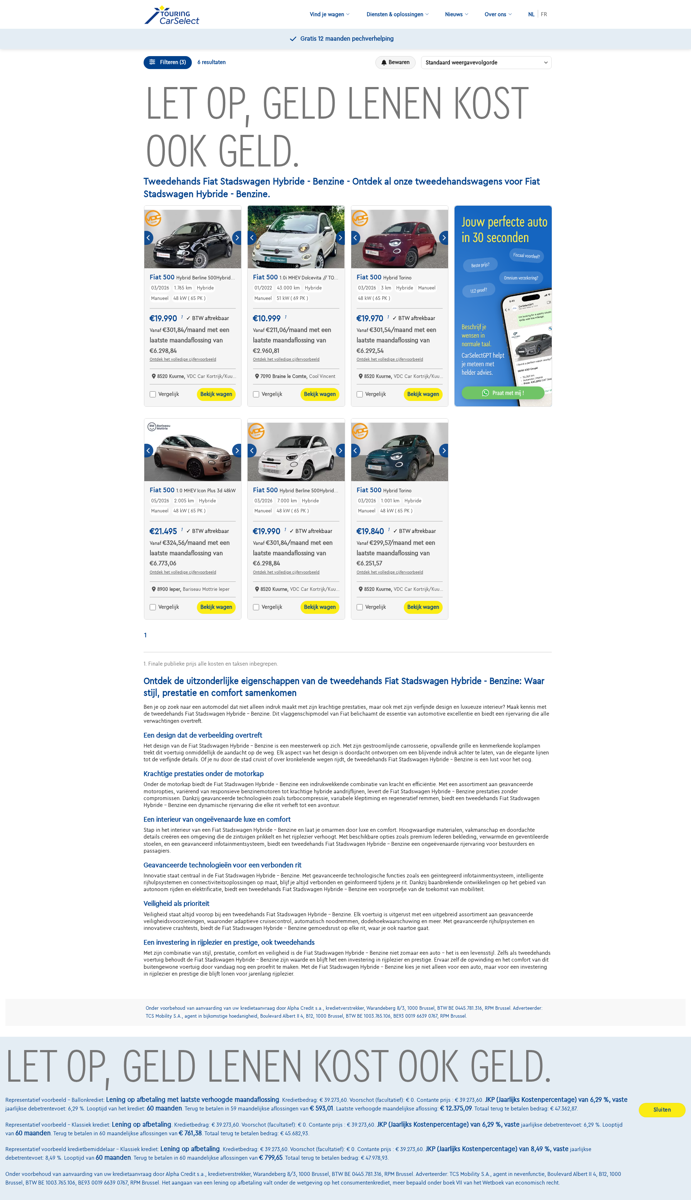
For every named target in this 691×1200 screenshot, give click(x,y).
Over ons (495, 14)
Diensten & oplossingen (395, 14)
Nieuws (454, 14)
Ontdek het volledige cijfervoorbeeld (183, 359)
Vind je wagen (327, 14)
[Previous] (148, 238)
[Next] (236, 238)
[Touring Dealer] (174, 14)
